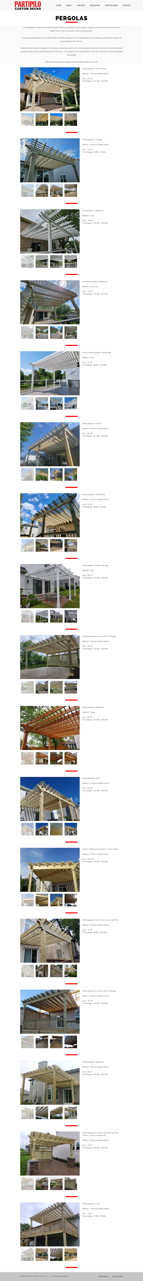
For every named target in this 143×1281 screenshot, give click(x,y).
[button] (69, 5)
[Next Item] (76, 89)
